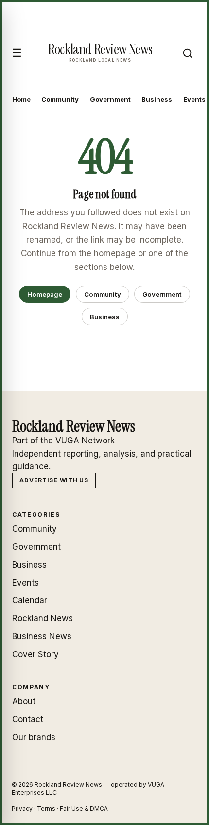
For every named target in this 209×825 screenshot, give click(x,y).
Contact (27, 719)
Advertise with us (53, 480)
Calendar (29, 600)
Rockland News (42, 618)
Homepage (44, 294)
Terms (46, 808)
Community (60, 99)
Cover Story (35, 654)
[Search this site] (187, 53)
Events (194, 99)
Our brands (33, 737)
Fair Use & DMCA (84, 808)
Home (21, 99)
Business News (41, 636)
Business (156, 99)
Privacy (22, 808)
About (23, 701)
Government (110, 99)
